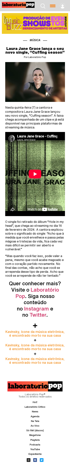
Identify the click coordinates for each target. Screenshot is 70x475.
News (35, 411)
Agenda (35, 416)
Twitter (37, 314)
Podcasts (35, 444)
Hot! (35, 402)
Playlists (35, 440)
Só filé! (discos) (35, 430)
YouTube (35, 449)
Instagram (36, 308)
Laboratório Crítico (35, 407)
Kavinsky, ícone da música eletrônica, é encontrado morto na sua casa (35, 333)
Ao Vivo (35, 426)
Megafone (35, 435)
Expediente (35, 454)
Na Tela (35, 421)
